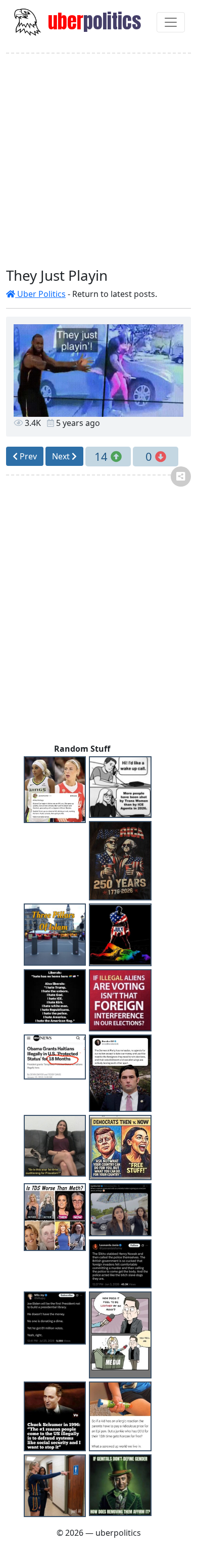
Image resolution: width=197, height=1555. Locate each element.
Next (62, 456)
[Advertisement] (98, 160)
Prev (27, 456)
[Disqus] (98, 613)
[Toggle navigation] (171, 22)
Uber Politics (40, 293)
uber (92, 21)
